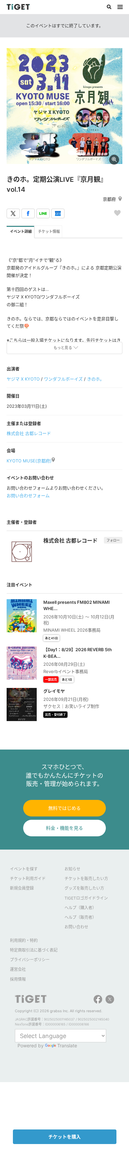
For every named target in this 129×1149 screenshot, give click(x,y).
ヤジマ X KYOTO (23, 379)
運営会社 (18, 969)
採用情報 (18, 979)
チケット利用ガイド (28, 878)
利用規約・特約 (24, 940)
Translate (67, 1045)
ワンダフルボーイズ (63, 379)
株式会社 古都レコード (29, 433)
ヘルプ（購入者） (80, 907)
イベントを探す (24, 868)
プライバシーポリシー (30, 959)
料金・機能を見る (64, 828)
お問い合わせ (76, 926)
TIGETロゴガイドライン (86, 898)
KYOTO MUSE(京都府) (29, 460)
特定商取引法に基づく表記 (34, 950)
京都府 (109, 199)
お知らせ (72, 868)
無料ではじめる (64, 808)
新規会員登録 (22, 888)
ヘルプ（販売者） (80, 917)
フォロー (113, 540)
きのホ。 (95, 379)
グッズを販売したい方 (84, 888)
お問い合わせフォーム (28, 495)
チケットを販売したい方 (86, 878)
